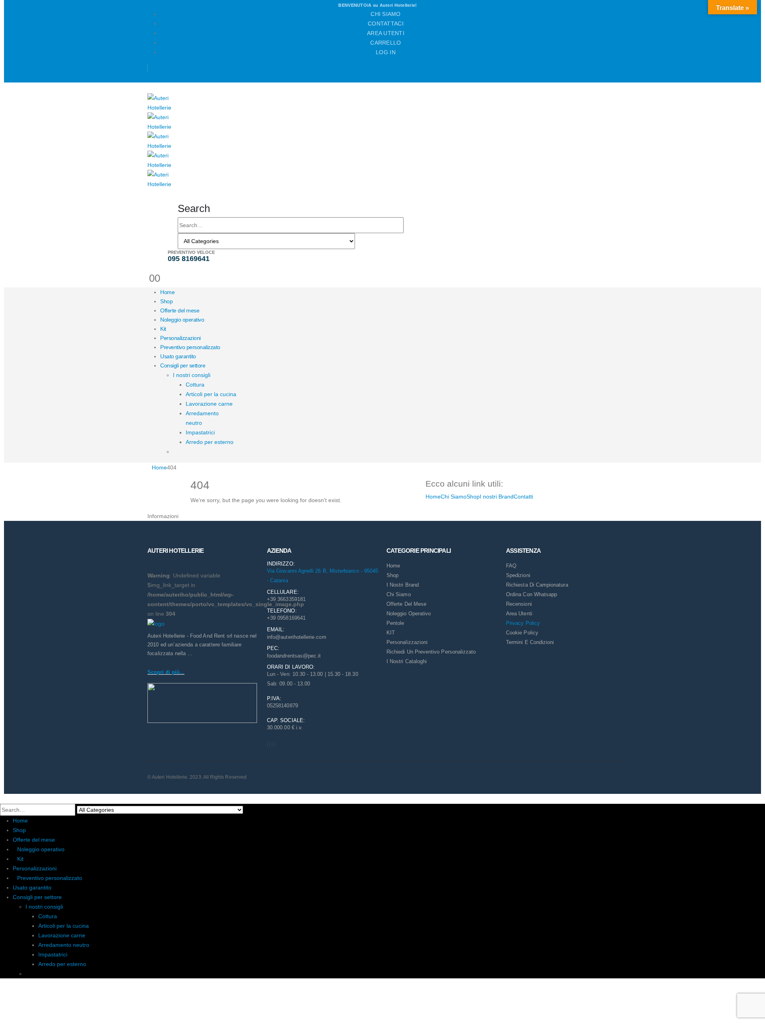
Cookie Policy (522, 633)
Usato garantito (178, 356)
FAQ (511, 566)
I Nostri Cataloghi (406, 661)
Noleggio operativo (182, 319)
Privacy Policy (523, 623)
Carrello (385, 42)
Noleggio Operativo (408, 614)
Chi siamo (385, 14)
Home (167, 292)
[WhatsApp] (274, 744)
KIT (390, 633)
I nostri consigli (191, 375)
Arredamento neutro (63, 945)
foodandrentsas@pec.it (294, 656)
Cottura (195, 384)
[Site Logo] (163, 102)
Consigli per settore (182, 365)
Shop (166, 301)
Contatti (523, 496)
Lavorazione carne (209, 404)
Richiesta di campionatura (537, 585)
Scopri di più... (165, 672)
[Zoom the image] (203, 623)
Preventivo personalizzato (190, 347)
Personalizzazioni (180, 338)
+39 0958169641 (286, 618)
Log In (386, 52)
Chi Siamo (454, 496)
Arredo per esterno (209, 442)
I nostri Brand (497, 496)
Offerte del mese (179, 310)
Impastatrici (200, 432)
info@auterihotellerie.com (296, 637)
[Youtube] (269, 744)
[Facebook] (267, 744)
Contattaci (386, 23)
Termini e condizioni (530, 642)
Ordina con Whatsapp (531, 594)
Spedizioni (518, 575)
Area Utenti (385, 33)
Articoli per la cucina (211, 394)
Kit (163, 329)
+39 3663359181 (286, 599)
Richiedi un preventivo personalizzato (431, 652)
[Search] (363, 242)
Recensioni (519, 604)
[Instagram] (272, 744)
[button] (194, 208)
